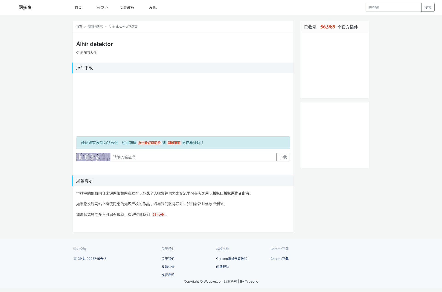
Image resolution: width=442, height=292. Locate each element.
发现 (153, 7)
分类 (100, 7)
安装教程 (127, 7)
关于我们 (168, 259)
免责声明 (168, 275)
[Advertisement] (105, 106)
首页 (78, 7)
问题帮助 (222, 267)
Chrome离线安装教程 (231, 259)
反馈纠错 (168, 267)
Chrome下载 (279, 259)
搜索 (428, 7)
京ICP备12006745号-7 (89, 259)
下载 (283, 157)
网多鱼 (25, 7)
